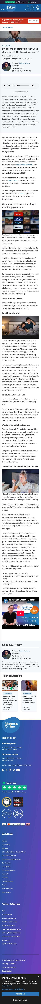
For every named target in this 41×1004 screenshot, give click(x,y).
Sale (3, 911)
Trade (4, 885)
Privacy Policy (7, 971)
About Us (5, 874)
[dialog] (20, 989)
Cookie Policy (6, 986)
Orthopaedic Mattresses (11, 936)
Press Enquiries (7, 881)
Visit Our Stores (7, 888)
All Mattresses (7, 914)
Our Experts (6, 866)
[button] (20, 989)
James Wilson (24, 63)
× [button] (38, 977)
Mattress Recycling (9, 855)
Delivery (5, 848)
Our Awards (6, 863)
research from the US (24, 165)
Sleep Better (8, 28)
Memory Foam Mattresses (11, 933)
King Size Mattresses (9, 922)
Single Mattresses (8, 925)
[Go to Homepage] (11, 8)
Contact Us (6, 844)
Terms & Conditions (9, 967)
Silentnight (5, 940)
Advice (4, 841)
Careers (5, 877)
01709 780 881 (9, 738)
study (22, 194)
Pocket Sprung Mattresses (11, 929)
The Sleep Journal (8, 870)
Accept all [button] (20, 994)
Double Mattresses (9, 918)
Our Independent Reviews (11, 859)
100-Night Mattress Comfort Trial (13, 852)
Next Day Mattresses (9, 944)
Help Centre (6, 892)
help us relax (12, 181)
